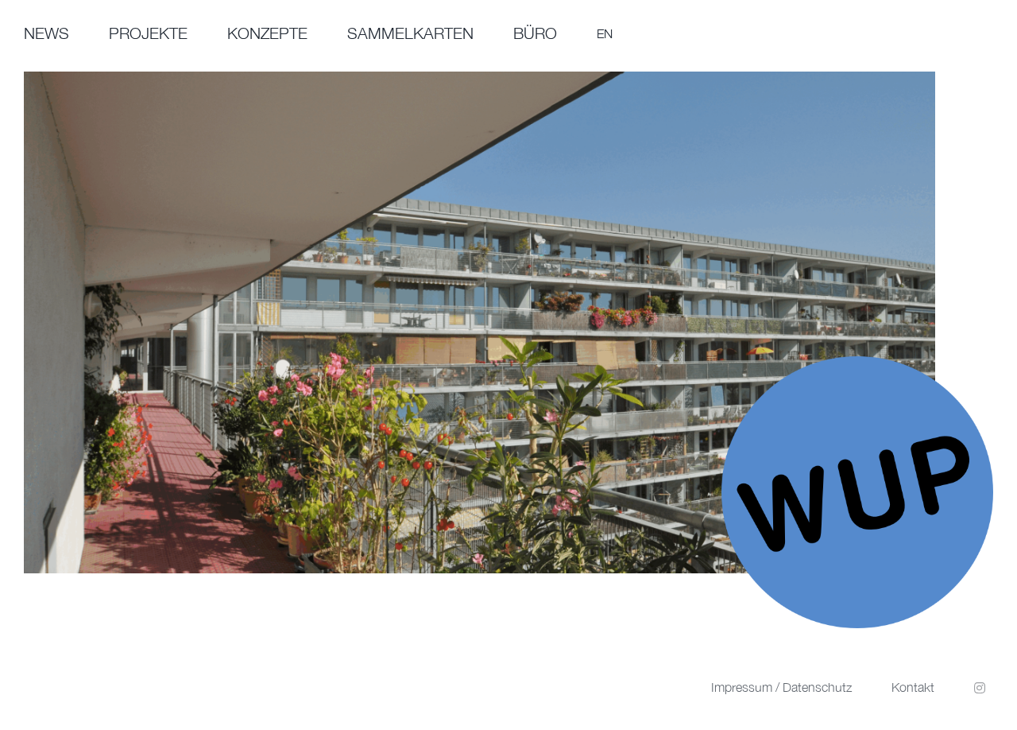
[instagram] (979, 687)
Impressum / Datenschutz (781, 687)
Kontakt (912, 687)
